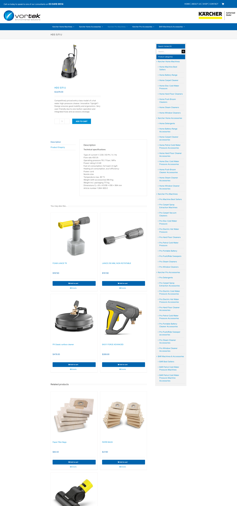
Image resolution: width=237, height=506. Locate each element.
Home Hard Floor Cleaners (171, 94)
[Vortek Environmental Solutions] (22, 11)
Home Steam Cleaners (169, 107)
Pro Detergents (166, 277)
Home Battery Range (168, 75)
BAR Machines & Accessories (171, 356)
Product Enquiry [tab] (58, 147)
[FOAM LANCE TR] (74, 236)
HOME (187, 4)
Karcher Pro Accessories (169, 272)
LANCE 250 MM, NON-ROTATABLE (116, 263)
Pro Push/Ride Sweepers (170, 256)
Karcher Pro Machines (168, 194)
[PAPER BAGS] (123, 414)
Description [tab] (56, 142)
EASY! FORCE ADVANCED (112, 344)
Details (74, 288)
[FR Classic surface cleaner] (74, 317)
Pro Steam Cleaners (168, 261)
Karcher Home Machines (169, 61)
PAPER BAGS (107, 442)
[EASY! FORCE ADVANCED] (123, 317)
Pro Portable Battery (168, 251)
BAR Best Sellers (166, 361)
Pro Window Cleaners (168, 267)
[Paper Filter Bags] (74, 414)
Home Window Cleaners (170, 113)
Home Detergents (167, 123)
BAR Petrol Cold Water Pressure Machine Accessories (169, 378)
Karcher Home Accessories (170, 118)
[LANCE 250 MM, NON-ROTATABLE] (123, 236)
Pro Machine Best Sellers (170, 199)
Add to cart (81, 121)
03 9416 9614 (56, 4)
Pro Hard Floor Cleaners (170, 237)
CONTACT (213, 4)
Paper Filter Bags (59, 442)
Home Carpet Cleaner (168, 80)
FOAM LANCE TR (60, 263)
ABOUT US (196, 4)
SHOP (205, 4)
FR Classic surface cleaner (63, 344)
